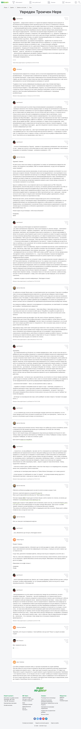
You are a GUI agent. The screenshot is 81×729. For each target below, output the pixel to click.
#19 (67, 663)
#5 (67, 224)
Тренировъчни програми (47, 706)
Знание (43, 696)
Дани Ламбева (20, 662)
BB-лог (24, 708)
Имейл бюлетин (26, 706)
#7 (67, 348)
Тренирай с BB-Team (9, 699)
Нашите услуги (8, 696)
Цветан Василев (21, 157)
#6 (67, 289)
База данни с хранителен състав (49, 703)
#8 (67, 409)
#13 (67, 530)
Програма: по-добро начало (11, 697)
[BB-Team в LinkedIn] (46, 719)
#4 (67, 158)
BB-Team (25, 696)
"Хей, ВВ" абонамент (9, 701)
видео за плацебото (26, 439)
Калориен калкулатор (46, 701)
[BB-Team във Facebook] (35, 719)
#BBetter (62, 697)
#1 (67, 71)
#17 (67, 629)
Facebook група (64, 700)
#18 (67, 642)
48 (30, 495)
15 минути (39, 493)
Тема (30, 7)
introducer (19, 69)
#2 (67, 104)
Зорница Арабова (21, 627)
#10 (67, 448)
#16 (67, 591)
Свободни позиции (27, 704)
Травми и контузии (21, 7)
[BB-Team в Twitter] (38, 719)
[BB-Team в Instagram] (40, 719)
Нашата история (26, 697)
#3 (67, 143)
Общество (63, 696)
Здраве (12, 7)
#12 (67, 518)
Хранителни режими (46, 700)
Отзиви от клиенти (27, 700)
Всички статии (45, 714)
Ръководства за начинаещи (48, 697)
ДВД (24, 498)
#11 (67, 487)
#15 (67, 576)
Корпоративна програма (10, 703)
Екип (23, 702)
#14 (67, 541)
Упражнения (44, 708)
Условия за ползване (27, 723)
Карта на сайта (55, 723)
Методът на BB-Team (27, 699)
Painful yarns (63, 502)
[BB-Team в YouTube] (43, 719)
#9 (67, 424)
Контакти (24, 709)
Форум (5, 7)
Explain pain (16, 502)
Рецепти (43, 704)
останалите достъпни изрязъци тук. (30, 499)
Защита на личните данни (42, 723)
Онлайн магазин (8, 705)
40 (26, 495)
